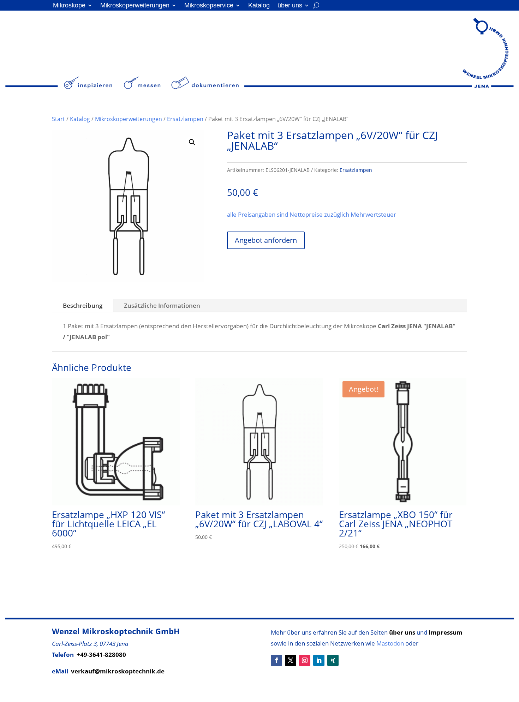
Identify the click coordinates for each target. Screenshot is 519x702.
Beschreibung (82, 305)
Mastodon (390, 643)
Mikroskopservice (208, 6)
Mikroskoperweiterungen (134, 6)
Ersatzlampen (185, 119)
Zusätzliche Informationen (162, 305)
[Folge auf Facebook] (276, 660)
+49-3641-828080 (101, 654)
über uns (290, 6)
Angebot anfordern (266, 240)
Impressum (446, 632)
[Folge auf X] (290, 660)
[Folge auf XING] (333, 660)
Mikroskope (69, 6)
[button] (192, 142)
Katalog (259, 6)
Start (58, 119)
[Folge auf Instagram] (304, 660)
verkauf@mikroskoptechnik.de (118, 671)
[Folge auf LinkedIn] (318, 660)
